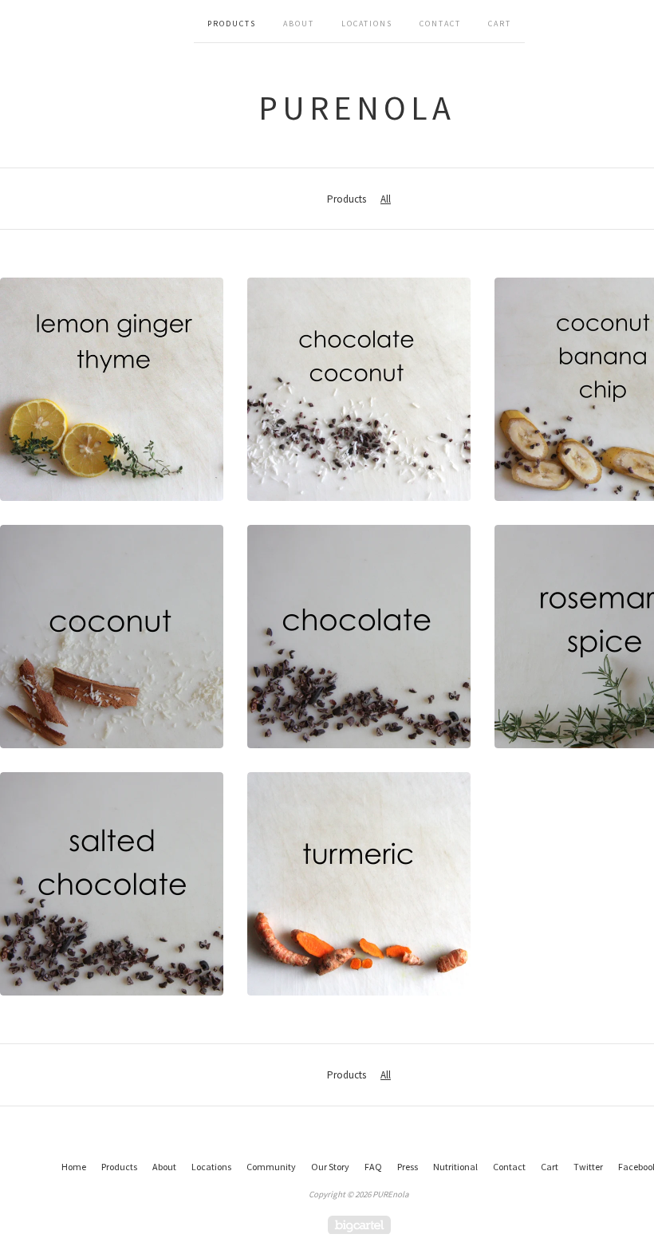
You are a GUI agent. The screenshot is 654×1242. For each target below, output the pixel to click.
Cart (499, 23)
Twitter (588, 1167)
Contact (440, 23)
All (385, 199)
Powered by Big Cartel (359, 1225)
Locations (366, 23)
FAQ (373, 1167)
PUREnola (356, 107)
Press (407, 1167)
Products (231, 23)
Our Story (330, 1167)
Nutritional (455, 1167)
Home (73, 1167)
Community (271, 1167)
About (298, 23)
